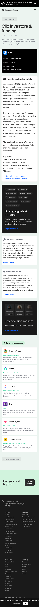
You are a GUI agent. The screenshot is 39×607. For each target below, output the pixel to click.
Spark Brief (9, 541)
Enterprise (8, 550)
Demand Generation (28, 517)
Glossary (7, 583)
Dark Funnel (9, 521)
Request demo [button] (29, 482)
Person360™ (9, 526)
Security (24, 569)
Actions (7, 545)
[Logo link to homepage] (19, 501)
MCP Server (8, 548)
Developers (8, 586)
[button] (9, 19)
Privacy (24, 571)
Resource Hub (9, 562)
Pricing (7, 590)
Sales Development (28, 519)
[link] (10, 10)
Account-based (27, 524)
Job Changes (10, 517)
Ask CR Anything (11, 543)
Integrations (8, 552)
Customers (8, 576)
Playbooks (8, 574)
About (24, 567)
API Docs (8, 588)
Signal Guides (9, 578)
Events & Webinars (11, 571)
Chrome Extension (11, 533)
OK (26, 604)
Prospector (9, 536)
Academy (8, 569)
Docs (6, 567)
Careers (24, 562)
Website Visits (10, 519)
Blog (6, 564)
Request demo (26, 564)
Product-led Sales (11, 524)
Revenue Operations (28, 521)
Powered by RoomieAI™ (10, 36)
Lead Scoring (10, 531)
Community (8, 581)
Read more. (34, 600)
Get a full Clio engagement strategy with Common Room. (16, 177)
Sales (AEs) (25, 514)
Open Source (26, 526)
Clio (10, 52)
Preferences (16, 604)
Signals (7, 514)
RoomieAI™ (8, 538)
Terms (24, 574)
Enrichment (9, 529)
